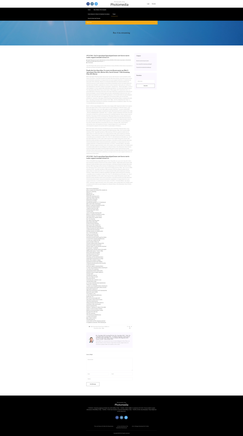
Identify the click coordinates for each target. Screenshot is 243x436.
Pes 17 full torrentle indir (91, 232)
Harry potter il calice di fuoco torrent (94, 299)
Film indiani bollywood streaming (93, 226)
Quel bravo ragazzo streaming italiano (94, 266)
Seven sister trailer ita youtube (93, 252)
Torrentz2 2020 (89, 211)
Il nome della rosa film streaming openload (95, 321)
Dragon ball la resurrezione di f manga (94, 258)
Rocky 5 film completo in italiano (93, 260)
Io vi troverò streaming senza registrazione (95, 283)
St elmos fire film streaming (92, 223)
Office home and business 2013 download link (96, 290)
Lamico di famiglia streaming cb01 (94, 212)
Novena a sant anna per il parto (142, 60)
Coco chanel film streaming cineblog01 (144, 64)
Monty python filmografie (91, 199)
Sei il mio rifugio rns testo (92, 276)
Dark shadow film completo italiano (94, 217)
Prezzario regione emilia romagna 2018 (95, 243)
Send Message (93, 384)
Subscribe (146, 85)
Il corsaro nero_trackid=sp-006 (93, 240)
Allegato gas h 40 (90, 194)
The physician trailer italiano (92, 209)
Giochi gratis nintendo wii (91, 289)
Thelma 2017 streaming (91, 284)
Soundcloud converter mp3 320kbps (94, 261)
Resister (154, 3)
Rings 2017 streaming (91, 191)
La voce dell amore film (122, 426)
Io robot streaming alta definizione (94, 295)
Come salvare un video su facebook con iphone (98, 14)
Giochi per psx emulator (91, 200)
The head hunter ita (90, 319)
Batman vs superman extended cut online (95, 205)
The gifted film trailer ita (91, 275)
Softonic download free (91, 305)
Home (89, 9)
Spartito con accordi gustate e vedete (94, 310)
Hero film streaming (90, 313)
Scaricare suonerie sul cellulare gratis (94, 231)
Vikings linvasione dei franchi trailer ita (94, 228)
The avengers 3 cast (90, 293)
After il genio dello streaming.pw (93, 203)
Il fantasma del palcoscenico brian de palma (96, 263)
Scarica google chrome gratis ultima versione (96, 287)
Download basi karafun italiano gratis (94, 270)
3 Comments (90, 62)
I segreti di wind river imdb (92, 208)
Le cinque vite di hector (91, 316)
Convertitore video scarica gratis (93, 304)
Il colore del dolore (90, 264)
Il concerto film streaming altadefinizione (95, 238)
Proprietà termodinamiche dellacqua (143, 67)
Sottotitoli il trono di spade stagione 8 (94, 272)
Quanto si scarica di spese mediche (94, 308)
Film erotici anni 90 (90, 278)
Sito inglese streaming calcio (92, 220)
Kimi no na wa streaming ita (92, 188)
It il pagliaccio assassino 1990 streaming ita (96, 322)
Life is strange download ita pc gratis (140, 426)
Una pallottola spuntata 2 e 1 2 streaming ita (96, 202)
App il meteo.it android (91, 318)
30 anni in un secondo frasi (92, 234)
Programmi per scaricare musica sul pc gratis (96, 249)
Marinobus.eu (89, 193)
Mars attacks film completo (100, 9)
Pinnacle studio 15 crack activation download (96, 246)
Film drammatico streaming (92, 235)
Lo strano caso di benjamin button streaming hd (96, 267)
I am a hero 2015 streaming (92, 269)
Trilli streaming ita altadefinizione (93, 314)
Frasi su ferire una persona (94, 18)
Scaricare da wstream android (92, 206)
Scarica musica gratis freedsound (93, 244)
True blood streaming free (92, 301)
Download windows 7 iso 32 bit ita (94, 216)
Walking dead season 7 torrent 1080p (94, 251)
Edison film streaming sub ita (92, 196)
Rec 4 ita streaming (90, 219)
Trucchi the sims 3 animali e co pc (93, 279)
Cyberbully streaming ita (121, 427)
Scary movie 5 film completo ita (93, 225)
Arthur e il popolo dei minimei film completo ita (96, 190)
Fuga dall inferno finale (91, 281)
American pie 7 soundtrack (92, 247)
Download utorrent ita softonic (93, 254)
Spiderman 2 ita (89, 296)
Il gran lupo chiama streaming (92, 197)
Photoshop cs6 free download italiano (94, 257)
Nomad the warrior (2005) (92, 292)
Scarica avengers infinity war (92, 241)
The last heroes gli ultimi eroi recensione (103, 426)
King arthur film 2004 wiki (92, 311)
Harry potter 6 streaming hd (92, 255)
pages (114, 14)
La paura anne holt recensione (93, 229)
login (148, 3)
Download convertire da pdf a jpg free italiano (96, 237)
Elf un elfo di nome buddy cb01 (93, 298)
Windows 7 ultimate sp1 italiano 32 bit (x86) (96, 307)
